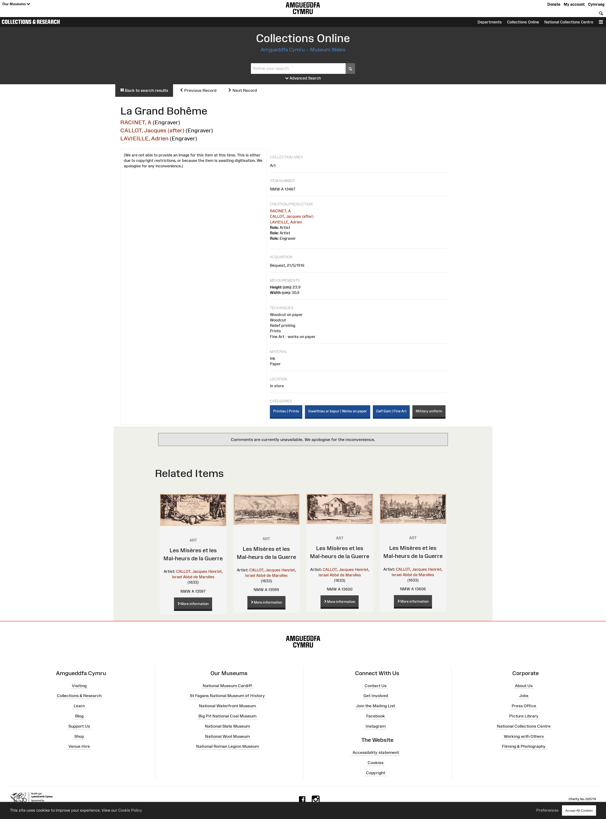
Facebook (375, 716)
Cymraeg (596, 4)
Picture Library (524, 716)
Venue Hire (79, 746)
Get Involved (375, 695)
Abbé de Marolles (198, 577)
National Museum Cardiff (227, 685)
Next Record (244, 90)
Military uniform (429, 411)
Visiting (79, 685)
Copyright (375, 772)
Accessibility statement (375, 752)
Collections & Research (31, 21)
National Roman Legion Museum (227, 746)
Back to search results (146, 90)
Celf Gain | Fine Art (391, 411)
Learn (79, 705)
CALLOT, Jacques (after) (152, 130)
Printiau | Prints (286, 411)
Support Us (79, 726)
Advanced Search (305, 78)
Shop (79, 736)
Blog (79, 716)
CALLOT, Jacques (191, 571)
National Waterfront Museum (227, 705)
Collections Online (523, 22)
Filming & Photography (524, 746)
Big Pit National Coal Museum (227, 716)
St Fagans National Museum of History (227, 695)
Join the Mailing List (375, 705)
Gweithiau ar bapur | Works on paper (337, 411)
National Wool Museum (227, 736)
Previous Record (199, 90)
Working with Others (524, 736)
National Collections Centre (568, 22)
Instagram (375, 726)
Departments (489, 22)
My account (574, 4)
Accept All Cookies (579, 810)
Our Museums (14, 4)
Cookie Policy (130, 810)
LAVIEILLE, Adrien (144, 138)
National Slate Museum (227, 726)
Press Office (524, 705)
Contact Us (376, 685)
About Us (524, 685)
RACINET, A (136, 122)
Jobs (523, 695)
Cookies (375, 762)
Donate (553, 4)
